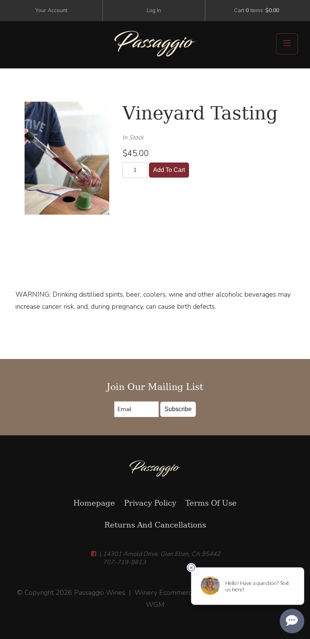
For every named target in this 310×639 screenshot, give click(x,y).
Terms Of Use (211, 502)
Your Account (51, 10)
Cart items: (256, 10)
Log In (154, 10)
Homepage (94, 502)
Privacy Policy (150, 502)
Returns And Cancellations (155, 524)
